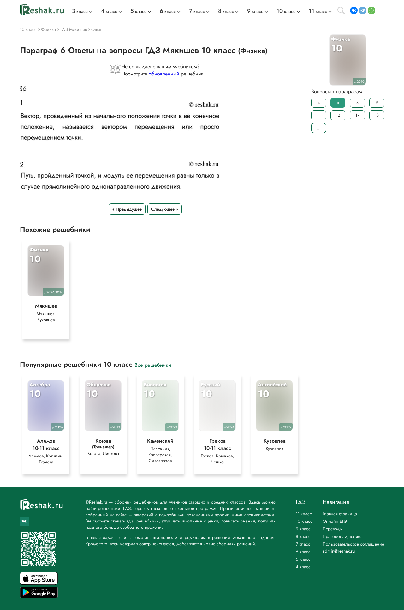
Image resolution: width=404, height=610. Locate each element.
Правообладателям (342, 536)
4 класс (303, 567)
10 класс (304, 521)
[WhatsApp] (371, 10)
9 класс (303, 529)
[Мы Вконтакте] (24, 521)
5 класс (303, 559)
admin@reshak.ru (339, 551)
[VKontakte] (354, 10)
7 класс (303, 544)
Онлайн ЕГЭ (335, 521)
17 (357, 115)
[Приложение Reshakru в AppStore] (39, 583)
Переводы (332, 529)
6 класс (303, 551)
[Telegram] (362, 10)
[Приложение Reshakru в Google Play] (39, 596)
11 (319, 115)
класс (80, 11)
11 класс (304, 513)
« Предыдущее (127, 209)
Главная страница (340, 513)
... (319, 128)
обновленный (164, 73)
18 (377, 115)
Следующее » (164, 209)
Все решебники (152, 364)
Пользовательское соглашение (353, 544)
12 (338, 115)
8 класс (303, 536)
